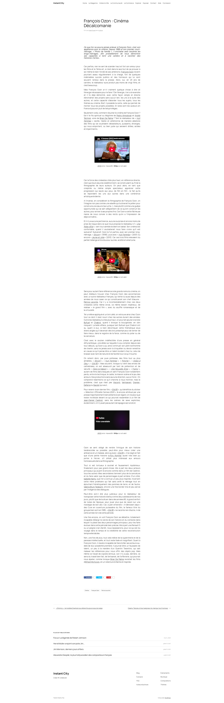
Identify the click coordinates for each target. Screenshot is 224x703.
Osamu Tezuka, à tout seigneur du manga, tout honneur (148, 608)
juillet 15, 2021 (167, 649)
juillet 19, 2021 (167, 643)
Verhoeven (126, 382)
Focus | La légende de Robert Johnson (69, 638)
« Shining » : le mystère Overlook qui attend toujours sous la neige (79, 608)
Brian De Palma (106, 118)
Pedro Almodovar (124, 115)
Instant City (58, 3)
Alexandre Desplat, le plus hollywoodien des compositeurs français (82, 655)
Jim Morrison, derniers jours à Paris (68, 649)
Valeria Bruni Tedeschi (93, 487)
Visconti (116, 382)
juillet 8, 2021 (167, 655)
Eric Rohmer (116, 455)
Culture (101, 30)
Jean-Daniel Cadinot (93, 400)
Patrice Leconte (91, 302)
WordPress (168, 698)
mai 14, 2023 (167, 638)
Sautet (96, 385)
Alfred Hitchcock (92, 562)
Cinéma (87, 590)
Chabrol (97, 322)
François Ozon (127, 72)
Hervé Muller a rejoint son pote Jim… (68, 644)
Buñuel (87, 322)
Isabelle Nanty (90, 479)
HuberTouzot (92, 30)
